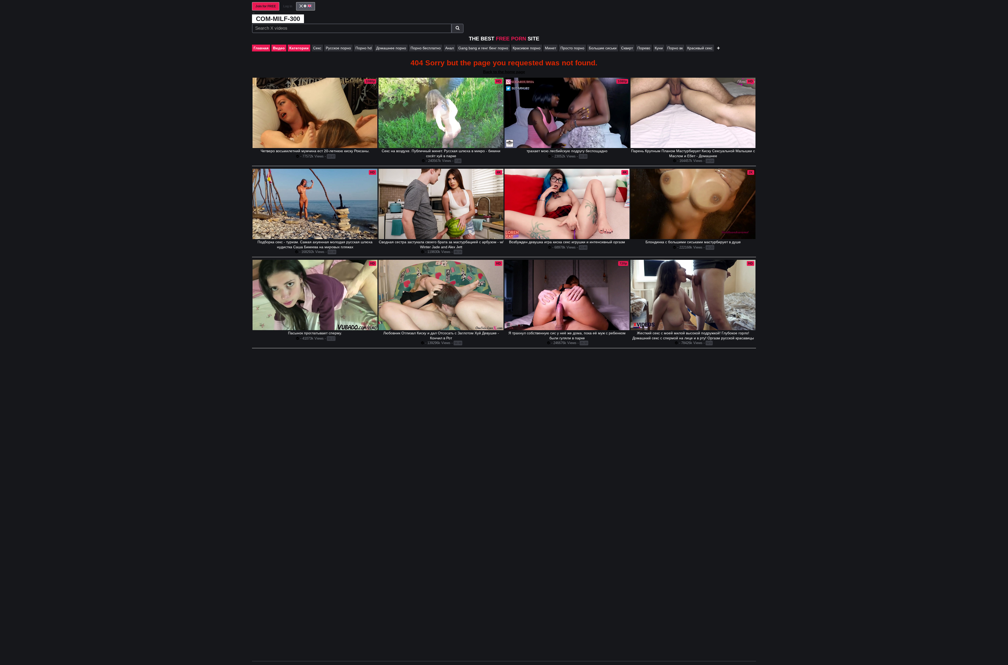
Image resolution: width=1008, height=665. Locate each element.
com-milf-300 (278, 18)
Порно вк (675, 48)
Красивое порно (526, 48)
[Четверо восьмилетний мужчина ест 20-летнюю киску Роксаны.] (315, 113)
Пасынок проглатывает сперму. (315, 333)
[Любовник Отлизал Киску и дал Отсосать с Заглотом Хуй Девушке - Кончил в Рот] (441, 295)
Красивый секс (699, 48)
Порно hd (363, 48)
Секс (317, 48)
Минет (550, 48)
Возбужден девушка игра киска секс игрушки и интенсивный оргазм (567, 242)
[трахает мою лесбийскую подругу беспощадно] (567, 113)
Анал (449, 48)
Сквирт (627, 48)
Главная (261, 48)
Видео (279, 48)
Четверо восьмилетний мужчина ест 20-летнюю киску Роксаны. (315, 151)
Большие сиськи (603, 48)
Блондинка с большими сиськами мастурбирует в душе (693, 242)
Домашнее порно (391, 48)
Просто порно (572, 48)
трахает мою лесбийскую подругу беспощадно (567, 151)
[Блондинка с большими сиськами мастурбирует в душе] (693, 204)
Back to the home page (504, 72)
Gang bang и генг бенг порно (483, 48)
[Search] (458, 28)
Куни (659, 48)
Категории (299, 48)
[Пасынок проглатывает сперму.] (315, 295)
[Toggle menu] (253, 13)
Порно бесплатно (426, 48)
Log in (287, 6)
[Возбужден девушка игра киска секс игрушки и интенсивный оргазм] (567, 204)
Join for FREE (265, 6)
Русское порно (338, 48)
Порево (643, 48)
